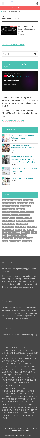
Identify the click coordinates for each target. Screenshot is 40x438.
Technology (17, 241)
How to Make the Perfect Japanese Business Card (24, 170)
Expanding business (8, 218)
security (10, 235)
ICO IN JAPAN (27, 218)
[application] (20, 81)
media (18, 232)
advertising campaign (8, 203)
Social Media (23, 235)
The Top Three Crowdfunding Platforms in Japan (22, 136)
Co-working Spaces (8, 209)
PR (29, 232)
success (4, 241)
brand (31, 203)
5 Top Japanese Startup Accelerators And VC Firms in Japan (22, 147)
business (5, 206)
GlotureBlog (19, 435)
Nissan (24, 232)
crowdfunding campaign (9, 212)
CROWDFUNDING (31, 428)
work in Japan (27, 241)
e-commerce (26, 215)
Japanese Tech (32, 226)
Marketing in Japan (8, 232)
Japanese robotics (8, 226)
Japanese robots (21, 226)
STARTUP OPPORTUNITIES (20, 431)
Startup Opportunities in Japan (23, 238)
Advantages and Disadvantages (12, 200)
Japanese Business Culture (24, 221)
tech (10, 241)
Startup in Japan (7, 238)
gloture (19, 218)
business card (14, 206)
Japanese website (7, 229)
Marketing (31, 229)
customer (5, 215)
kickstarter (18, 229)
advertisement (28, 200)
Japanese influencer (8, 224)
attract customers (22, 203)
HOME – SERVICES (9, 428)
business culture (25, 206)
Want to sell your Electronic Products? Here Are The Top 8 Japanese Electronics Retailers (23, 159)
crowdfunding (20, 209)
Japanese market (22, 224)
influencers (5, 221)
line (24, 229)
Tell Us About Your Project (13, 120)
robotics (34, 232)
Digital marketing (15, 215)
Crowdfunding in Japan (26, 212)
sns (16, 235)
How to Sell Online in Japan (22, 178)
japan (13, 221)
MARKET (20, 428)
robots (4, 235)
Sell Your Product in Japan (20, 8)
